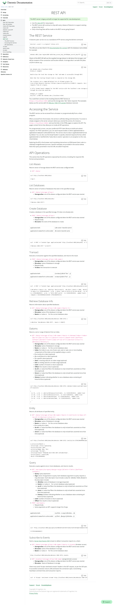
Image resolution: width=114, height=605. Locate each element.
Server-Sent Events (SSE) (42, 541)
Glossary (3, 72)
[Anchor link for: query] (37, 462)
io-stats (5, 46)
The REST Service (9, 41)
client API (40, 23)
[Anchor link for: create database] (48, 208)
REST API (5, 39)
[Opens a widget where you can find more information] (106, 602)
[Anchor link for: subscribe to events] (51, 537)
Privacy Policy (33, 593)
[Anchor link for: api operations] (51, 152)
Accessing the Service (11, 43)
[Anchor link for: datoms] (39, 328)
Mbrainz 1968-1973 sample (57, 103)
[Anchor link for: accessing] (59, 108)
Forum (101, 7)
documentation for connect (58, 48)
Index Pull (6, 31)
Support (95, 7)
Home (2, 7)
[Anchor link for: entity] (36, 408)
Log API (5, 37)
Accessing (5, 15)
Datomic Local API (8, 30)
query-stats (6, 48)
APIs (6, 7)
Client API (5, 28)
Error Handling (7, 52)
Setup (4, 12)
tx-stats (5, 50)
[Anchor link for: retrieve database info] (54, 301)
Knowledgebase (108, 7)
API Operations (9, 44)
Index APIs (6, 33)
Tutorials (5, 18)
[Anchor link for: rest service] (53, 35)
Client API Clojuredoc (9, 26)
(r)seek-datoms (7, 35)
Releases (5, 69)
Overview (3, 9)
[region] (51, 229)
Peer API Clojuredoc (8, 22)
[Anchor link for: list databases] (45, 185)
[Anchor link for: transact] (39, 252)
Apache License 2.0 (6, 74)
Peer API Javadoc (7, 24)
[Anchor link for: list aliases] (42, 164)
